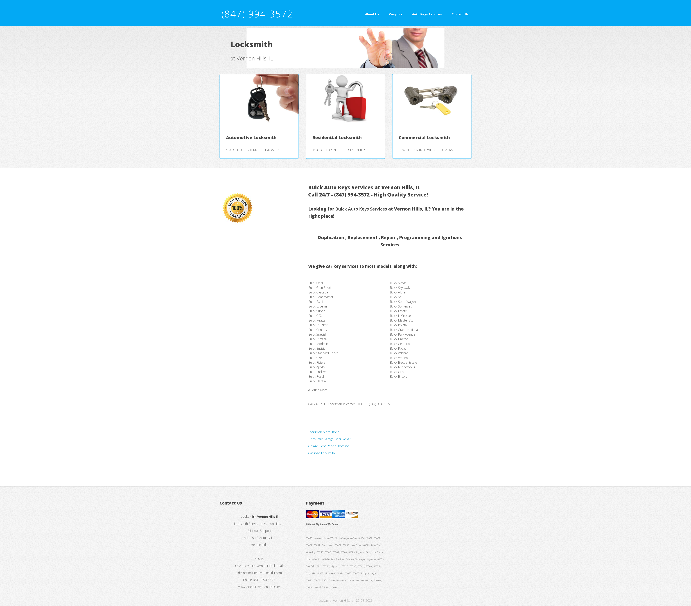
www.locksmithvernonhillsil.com (259, 587)
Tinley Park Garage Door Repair (329, 439)
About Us (372, 14)
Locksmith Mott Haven (323, 432)
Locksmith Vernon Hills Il (258, 566)
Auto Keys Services (427, 14)
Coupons (395, 14)
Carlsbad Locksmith (321, 453)
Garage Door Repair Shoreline (328, 446)
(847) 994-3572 (257, 13)
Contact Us (460, 14)
